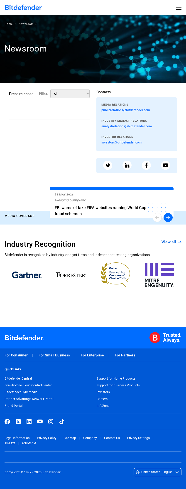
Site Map (70, 438)
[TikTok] (61, 421)
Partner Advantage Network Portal (29, 399)
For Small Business (54, 355)
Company (90, 438)
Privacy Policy (46, 438)
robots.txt (29, 443)
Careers (102, 399)
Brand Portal (13, 406)
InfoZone (103, 406)
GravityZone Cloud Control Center (28, 385)
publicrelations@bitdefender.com (125, 110)
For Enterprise (92, 355)
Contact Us (112, 438)
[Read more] (112, 203)
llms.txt (10, 443)
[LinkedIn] (29, 421)
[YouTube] (40, 421)
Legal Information (17, 438)
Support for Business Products (118, 385)
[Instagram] (51, 421)
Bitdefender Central (18, 378)
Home (9, 24)
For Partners (125, 355)
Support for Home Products (116, 378)
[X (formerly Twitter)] (18, 421)
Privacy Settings (138, 438)
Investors (103, 392)
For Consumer (16, 355)
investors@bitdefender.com (121, 142)
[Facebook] (7, 421)
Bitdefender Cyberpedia (21, 392)
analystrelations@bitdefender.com (126, 126)
